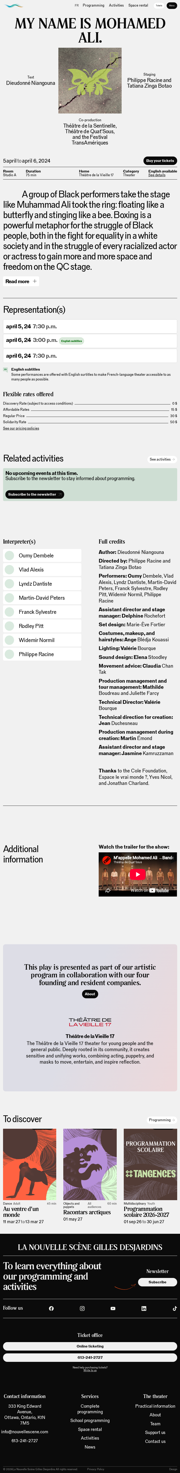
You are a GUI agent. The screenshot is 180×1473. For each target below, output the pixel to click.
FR (77, 5)
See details (156, 175)
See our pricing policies (21, 428)
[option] (77, 5)
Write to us (90, 1370)
